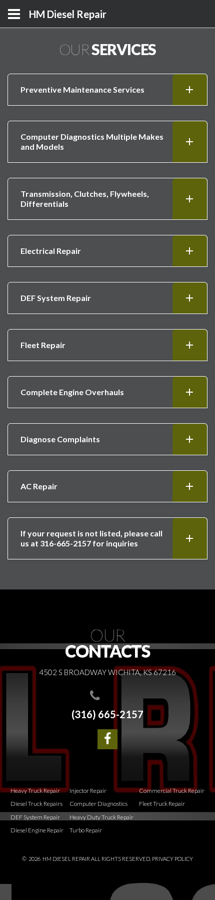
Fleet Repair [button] (43, 345)
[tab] (108, 90)
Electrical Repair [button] (50, 250)
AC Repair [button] (39, 486)
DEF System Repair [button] (55, 298)
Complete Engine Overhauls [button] (72, 392)
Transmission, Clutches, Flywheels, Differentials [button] (84, 198)
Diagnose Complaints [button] (60, 439)
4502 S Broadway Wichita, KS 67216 (107, 672)
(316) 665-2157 (108, 714)
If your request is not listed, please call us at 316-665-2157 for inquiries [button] (91, 538)
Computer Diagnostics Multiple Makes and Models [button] (92, 141)
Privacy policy (172, 858)
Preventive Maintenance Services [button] (82, 89)
